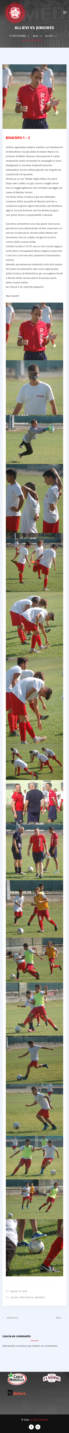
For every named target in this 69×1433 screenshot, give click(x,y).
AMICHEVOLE (26, 1297)
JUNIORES (39, 1297)
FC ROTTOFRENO (39, 1419)
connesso (21, 1345)
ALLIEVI (14, 1297)
